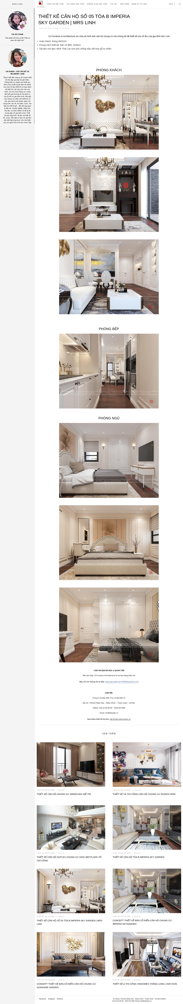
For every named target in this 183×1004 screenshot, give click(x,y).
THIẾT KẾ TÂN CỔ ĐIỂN (49, 28)
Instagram (51, 999)
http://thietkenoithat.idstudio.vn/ (120, 719)
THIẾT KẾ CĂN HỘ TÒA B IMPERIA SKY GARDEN (138, 857)
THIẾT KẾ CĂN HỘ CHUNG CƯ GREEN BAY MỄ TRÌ (64, 794)
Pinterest (60, 999)
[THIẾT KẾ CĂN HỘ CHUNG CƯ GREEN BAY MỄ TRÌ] (71, 764)
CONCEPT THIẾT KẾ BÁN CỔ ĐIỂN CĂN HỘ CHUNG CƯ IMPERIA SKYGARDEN (142, 922)
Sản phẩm (124, 4)
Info (171, 4)
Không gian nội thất (97, 4)
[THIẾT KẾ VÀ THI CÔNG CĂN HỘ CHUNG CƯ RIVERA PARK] (147, 764)
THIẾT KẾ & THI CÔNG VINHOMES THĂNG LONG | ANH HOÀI (145, 984)
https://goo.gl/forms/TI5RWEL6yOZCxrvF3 (122, 682)
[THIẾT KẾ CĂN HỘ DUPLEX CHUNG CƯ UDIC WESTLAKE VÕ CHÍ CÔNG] (71, 827)
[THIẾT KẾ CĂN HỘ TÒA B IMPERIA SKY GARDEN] (147, 827)
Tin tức (114, 4)
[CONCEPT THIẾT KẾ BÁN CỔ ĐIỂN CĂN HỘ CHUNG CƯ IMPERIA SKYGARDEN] (147, 891)
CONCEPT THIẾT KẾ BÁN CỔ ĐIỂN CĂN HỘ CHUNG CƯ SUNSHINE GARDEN (66, 986)
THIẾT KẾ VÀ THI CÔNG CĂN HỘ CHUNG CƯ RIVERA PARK (144, 794)
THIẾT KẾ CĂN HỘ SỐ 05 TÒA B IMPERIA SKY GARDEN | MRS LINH (41, 4)
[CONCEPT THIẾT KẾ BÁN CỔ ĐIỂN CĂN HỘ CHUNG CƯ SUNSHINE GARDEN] (71, 954)
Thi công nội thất (76, 4)
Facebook (42, 999)
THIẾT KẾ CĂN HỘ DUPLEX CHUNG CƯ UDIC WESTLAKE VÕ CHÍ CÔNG (69, 859)
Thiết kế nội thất (55, 4)
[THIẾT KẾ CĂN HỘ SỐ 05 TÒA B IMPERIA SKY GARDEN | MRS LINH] (71, 891)
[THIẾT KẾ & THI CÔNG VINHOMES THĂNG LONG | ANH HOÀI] (147, 954)
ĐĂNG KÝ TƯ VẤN (139, 4)
